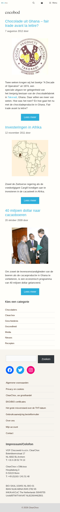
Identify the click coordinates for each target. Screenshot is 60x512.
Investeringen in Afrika (23, 127)
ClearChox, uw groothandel (19, 395)
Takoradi (12, 97)
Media (8, 332)
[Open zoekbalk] (33, 3)
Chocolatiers (11, 310)
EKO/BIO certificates (16, 401)
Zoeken (46, 359)
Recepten (9, 343)
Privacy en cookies (15, 389)
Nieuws (8, 337)
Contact (9, 433)
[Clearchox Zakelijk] (4, 3)
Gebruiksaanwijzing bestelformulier (22, 414)
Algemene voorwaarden (17, 382)
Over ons (10, 420)
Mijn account (12, 427)
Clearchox (10, 315)
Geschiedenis (11, 321)
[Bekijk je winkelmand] (42, 3)
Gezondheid (11, 326)
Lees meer (30, 117)
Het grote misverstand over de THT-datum (26, 408)
